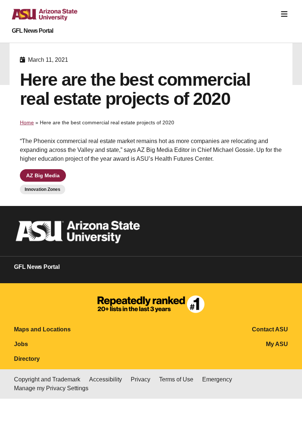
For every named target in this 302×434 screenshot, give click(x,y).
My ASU (277, 344)
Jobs (21, 344)
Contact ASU (270, 329)
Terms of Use (176, 379)
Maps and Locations (42, 329)
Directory (27, 359)
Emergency (217, 379)
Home (27, 122)
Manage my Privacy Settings (51, 388)
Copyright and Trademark (47, 379)
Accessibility (105, 379)
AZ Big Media (43, 175)
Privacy (140, 379)
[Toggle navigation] (284, 14)
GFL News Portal (32, 31)
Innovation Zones (42, 189)
